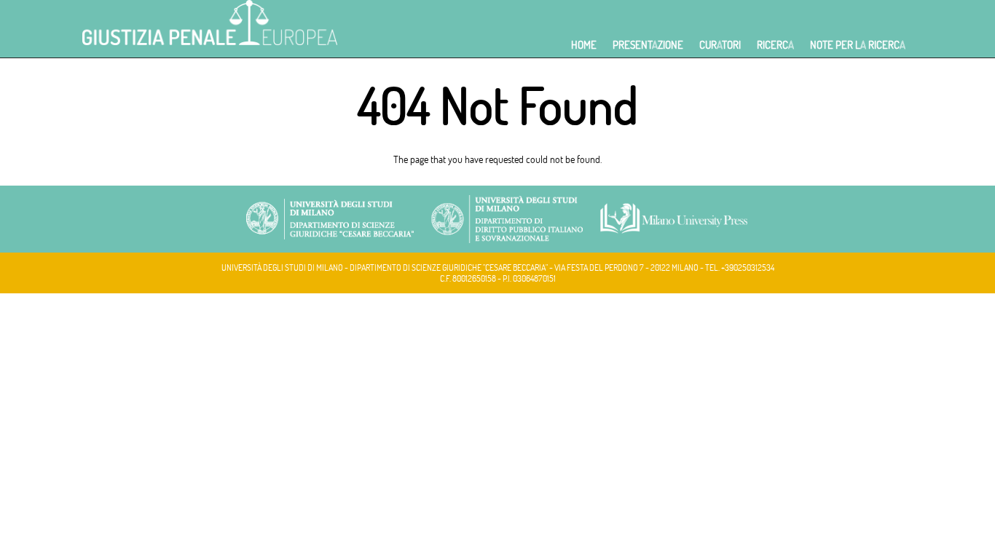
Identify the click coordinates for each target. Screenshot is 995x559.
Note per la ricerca (857, 45)
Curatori (720, 45)
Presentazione (648, 45)
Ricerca (775, 45)
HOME (584, 45)
